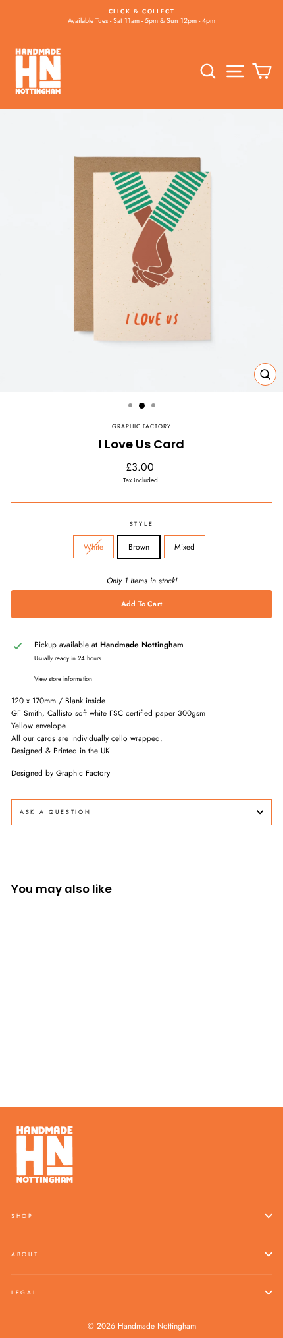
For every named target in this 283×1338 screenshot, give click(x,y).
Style (141, 523)
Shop (22, 1215)
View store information (63, 679)
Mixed (184, 546)
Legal (24, 1292)
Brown (138, 546)
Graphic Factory (141, 426)
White (93, 546)
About (24, 1254)
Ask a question (55, 811)
